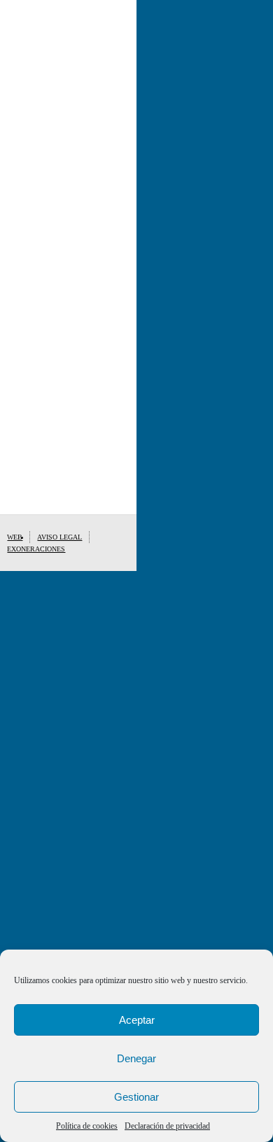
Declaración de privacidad (167, 1126)
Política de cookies (87, 1126)
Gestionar (136, 1097)
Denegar (136, 1058)
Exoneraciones (36, 549)
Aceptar (137, 1020)
